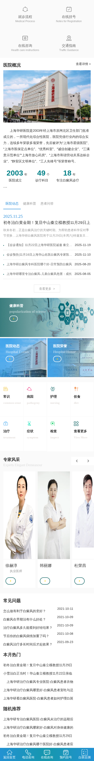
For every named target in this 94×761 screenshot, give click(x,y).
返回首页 (9, 757)
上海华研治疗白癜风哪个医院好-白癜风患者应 (38, 744)
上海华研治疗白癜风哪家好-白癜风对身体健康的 (38, 727)
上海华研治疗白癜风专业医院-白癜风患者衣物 (38, 682)
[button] (77, 461)
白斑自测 (84, 757)
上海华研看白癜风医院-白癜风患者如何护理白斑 (38, 698)
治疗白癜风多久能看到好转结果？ (27, 627)
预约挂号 (66, 757)
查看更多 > (47, 288)
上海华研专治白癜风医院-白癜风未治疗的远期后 (38, 719)
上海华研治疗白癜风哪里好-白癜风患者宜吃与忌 (38, 690)
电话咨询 (28, 757)
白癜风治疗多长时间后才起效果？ (27, 644)
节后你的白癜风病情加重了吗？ (26, 636)
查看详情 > (83, 64)
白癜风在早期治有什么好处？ (24, 619)
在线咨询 (47, 757)
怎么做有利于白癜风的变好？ (24, 611)
